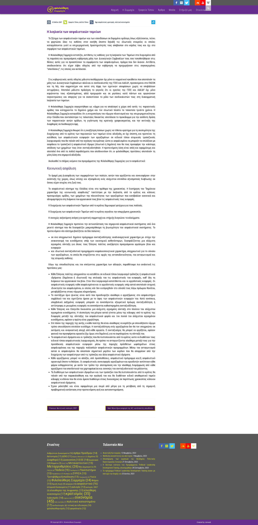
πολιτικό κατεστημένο (122, 22)
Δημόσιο (93, 456)
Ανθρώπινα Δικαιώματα (60, 453)
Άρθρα (161, 9)
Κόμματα (56, 463)
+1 (153, 37)
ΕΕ (84, 459)
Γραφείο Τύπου (146, 9)
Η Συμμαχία (128, 9)
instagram (181, 2)
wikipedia (208, 2)
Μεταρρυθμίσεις (62, 466)
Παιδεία (62, 470)
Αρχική (115, 9)
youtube (203, 2)
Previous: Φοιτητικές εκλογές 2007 (63, 408)
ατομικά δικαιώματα (59, 487)
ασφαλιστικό (102, 22)
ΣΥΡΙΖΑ (79, 473)
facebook (176, 2)
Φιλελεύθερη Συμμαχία (71, 480)
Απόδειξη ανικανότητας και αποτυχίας (117, 456)
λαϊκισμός (55, 497)
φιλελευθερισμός (58, 508)
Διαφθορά (55, 459)
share (152, 29)
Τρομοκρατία (84, 477)
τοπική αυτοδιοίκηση (79, 505)
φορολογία (78, 508)
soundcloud (197, 2)
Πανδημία (74, 470)
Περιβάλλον (57, 474)
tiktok (192, 2)
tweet (152, 33)
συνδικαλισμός (59, 505)
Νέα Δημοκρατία (87, 467)
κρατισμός (110, 22)
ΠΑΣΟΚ (50, 470)
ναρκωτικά (69, 498)
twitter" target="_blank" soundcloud (186, 2)
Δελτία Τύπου (83, 22)
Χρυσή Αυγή (58, 484)
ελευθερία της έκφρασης (67, 490)
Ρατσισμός (68, 474)
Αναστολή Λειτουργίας (112, 453)
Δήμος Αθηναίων (79, 457)
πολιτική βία (60, 502)
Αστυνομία (54, 456)
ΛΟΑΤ (65, 463)
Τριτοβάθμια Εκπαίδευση (63, 476)
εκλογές (78, 487)
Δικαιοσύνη (71, 459)
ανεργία (71, 484)
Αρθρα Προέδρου (85, 453)
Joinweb (208, 522)
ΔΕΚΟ (67, 456)
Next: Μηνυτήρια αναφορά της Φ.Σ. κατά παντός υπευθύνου (130, 408)
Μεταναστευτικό (80, 463)
